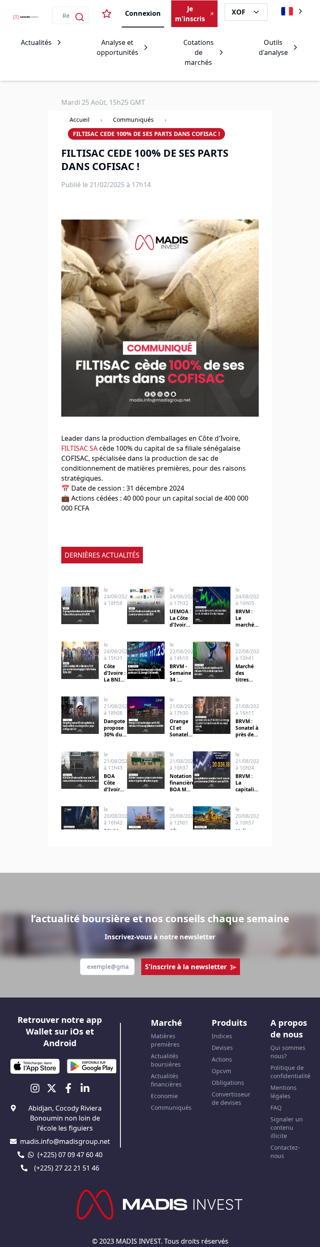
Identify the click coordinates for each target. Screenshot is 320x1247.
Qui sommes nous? (287, 1052)
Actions (222, 1059)
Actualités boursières (166, 1060)
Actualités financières (166, 1080)
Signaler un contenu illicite (286, 1127)
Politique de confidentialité (290, 1072)
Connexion (143, 13)
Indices (222, 1036)
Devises (222, 1048)
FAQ (276, 1107)
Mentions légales (283, 1092)
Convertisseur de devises (231, 1098)
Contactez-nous (285, 1151)
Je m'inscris (190, 13)
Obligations (228, 1082)
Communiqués (133, 119)
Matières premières (165, 1040)
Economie (164, 1096)
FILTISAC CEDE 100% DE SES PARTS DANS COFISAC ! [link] (146, 134)
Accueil (80, 119)
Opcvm (221, 1071)
